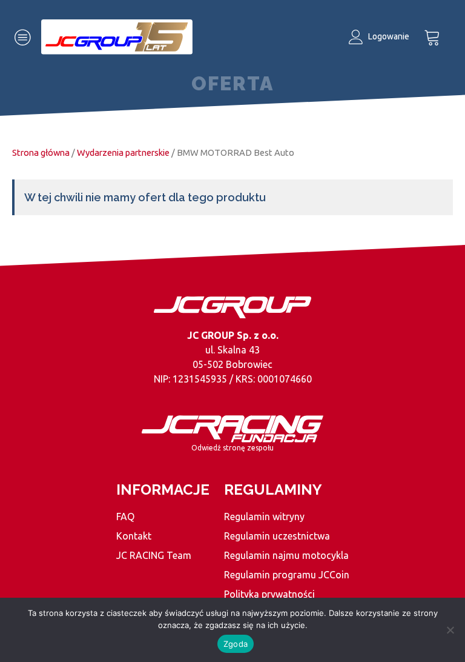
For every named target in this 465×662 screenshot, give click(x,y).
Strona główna (41, 152)
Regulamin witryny (264, 516)
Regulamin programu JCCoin (286, 574)
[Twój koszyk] (432, 36)
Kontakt (133, 535)
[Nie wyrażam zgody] (450, 630)
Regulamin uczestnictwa (277, 535)
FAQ (125, 516)
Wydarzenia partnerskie (123, 152)
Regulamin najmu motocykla (286, 555)
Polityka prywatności (269, 594)
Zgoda (235, 644)
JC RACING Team (153, 555)
